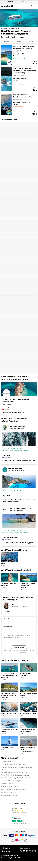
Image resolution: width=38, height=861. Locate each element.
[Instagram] (21, 851)
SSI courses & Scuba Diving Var (11, 781)
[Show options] (10, 630)
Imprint (16, 855)
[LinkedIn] (27, 851)
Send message (19, 647)
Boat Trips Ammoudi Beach (10, 786)
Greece (5, 28)
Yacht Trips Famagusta (8, 792)
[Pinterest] (35, 851)
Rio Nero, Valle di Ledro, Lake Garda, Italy (14, 772)
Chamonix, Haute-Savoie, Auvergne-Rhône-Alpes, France (17, 768)
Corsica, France (6, 761)
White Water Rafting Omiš (9, 795)
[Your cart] (28, 6)
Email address (7, 619)
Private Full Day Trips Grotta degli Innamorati (15, 775)
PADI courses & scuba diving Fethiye (13, 789)
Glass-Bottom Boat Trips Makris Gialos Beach (15, 778)
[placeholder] (34, 6)
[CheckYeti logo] (14, 6)
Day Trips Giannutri (7, 784)
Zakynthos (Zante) (14, 28)
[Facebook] (24, 851)
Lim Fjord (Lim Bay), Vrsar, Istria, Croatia (14, 764)
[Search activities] (31, 6)
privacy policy (22, 652)
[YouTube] (30, 851)
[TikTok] (32, 851)
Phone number (7, 626)
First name (6, 611)
